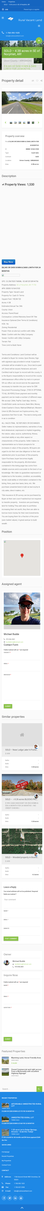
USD (5, 9)
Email (6, 663)
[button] (22, 556)
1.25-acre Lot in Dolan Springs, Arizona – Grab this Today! (24, 1131)
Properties (11, 2)
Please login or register (31, 9)
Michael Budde (19, 961)
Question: (8, 1007)
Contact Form (6, 1165)
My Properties (6, 1160)
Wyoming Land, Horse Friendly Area (26, 1058)
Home (4, 2)
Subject (7, 652)
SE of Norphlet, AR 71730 (26, 285)
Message (7, 674)
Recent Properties (8, 1156)
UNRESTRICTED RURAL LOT (22, 1117)
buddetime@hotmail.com (14, 642)
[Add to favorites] (36, 80)
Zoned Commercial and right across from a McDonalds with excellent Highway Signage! (26, 1071)
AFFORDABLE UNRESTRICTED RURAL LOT (26, 1105)
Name (6, 911)
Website (6, 928)
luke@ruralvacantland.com (23, 1191)
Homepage (5, 1152)
